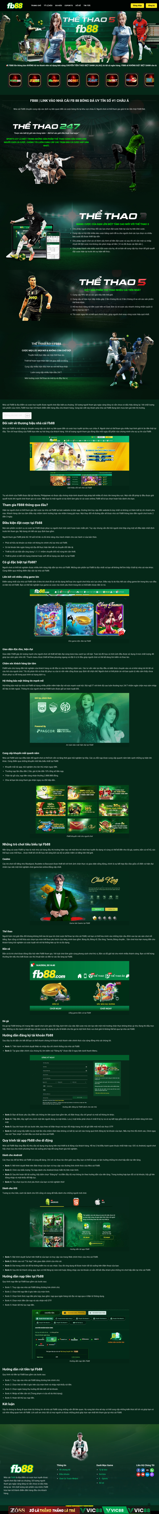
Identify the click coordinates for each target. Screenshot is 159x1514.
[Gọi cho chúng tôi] (152, 1470)
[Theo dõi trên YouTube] (143, 1474)
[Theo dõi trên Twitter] (143, 1470)
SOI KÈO (58, 5)
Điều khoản (64, 1474)
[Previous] (6, 37)
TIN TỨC (87, 5)
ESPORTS (69, 5)
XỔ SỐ (78, 5)
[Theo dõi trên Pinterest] (138, 1474)
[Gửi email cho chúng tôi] (147, 1470)
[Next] (152, 37)
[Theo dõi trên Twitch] (152, 1474)
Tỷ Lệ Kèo (48, 5)
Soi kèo (102, 1474)
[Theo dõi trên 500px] (147, 1474)
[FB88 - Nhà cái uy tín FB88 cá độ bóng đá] (14, 5)
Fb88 (13, 1477)
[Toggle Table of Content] (26, 416)
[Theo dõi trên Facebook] (138, 1470)
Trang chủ (36, 5)
